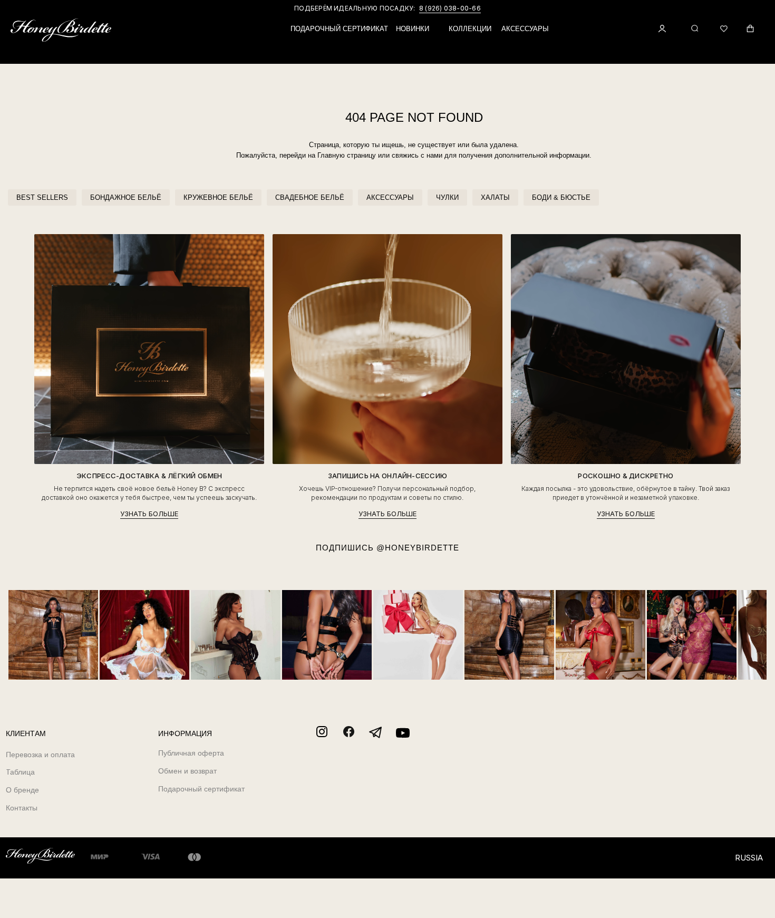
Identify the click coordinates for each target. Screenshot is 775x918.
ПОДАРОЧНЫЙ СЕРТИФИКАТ (339, 29)
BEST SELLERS (42, 197)
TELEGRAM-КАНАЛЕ (446, 8)
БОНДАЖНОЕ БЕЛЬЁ (125, 197)
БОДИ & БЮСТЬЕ (561, 197)
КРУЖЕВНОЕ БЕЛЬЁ (218, 197)
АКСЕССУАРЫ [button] (525, 29)
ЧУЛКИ (447, 197)
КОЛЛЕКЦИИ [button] (470, 29)
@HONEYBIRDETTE (417, 547)
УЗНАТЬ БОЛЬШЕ (149, 514)
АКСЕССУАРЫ (390, 197)
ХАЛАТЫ (495, 197)
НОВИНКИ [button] (412, 29)
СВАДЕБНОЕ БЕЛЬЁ (309, 197)
